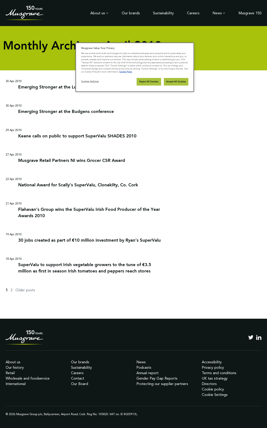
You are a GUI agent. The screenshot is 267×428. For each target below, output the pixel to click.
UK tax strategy (215, 378)
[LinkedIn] (258, 337)
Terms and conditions (219, 373)
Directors (209, 384)
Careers (193, 13)
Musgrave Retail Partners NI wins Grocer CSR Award (71, 161)
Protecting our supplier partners (162, 384)
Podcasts (143, 367)
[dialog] (135, 67)
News (217, 13)
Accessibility (212, 362)
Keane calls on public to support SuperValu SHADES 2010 (77, 136)
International (16, 384)
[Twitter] (250, 337)
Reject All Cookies (148, 81)
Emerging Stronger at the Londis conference (63, 87)
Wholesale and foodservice (28, 378)
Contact (77, 378)
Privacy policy (213, 367)
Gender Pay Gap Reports (156, 378)
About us (97, 13)
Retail (10, 373)
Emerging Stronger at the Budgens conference (66, 112)
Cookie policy (213, 389)
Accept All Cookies (176, 81)
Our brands (131, 13)
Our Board (79, 384)
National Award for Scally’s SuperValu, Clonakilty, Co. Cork (78, 185)
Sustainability (163, 13)
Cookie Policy (125, 72)
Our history (15, 367)
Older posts (25, 290)
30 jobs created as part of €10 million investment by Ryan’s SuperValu (89, 240)
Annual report (147, 373)
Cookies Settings (90, 81)
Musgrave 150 (249, 13)
